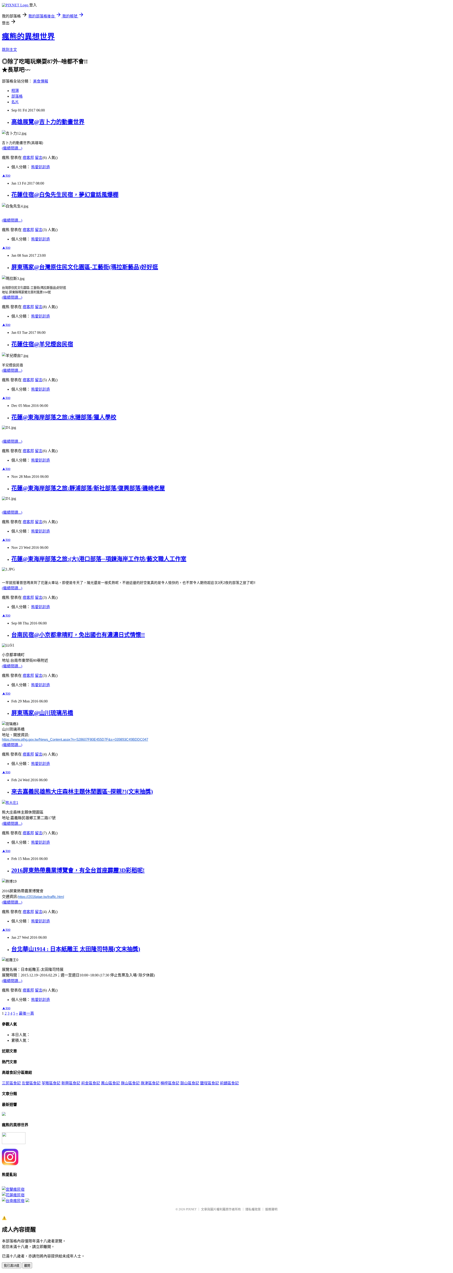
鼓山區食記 (189, 1083)
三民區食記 (11, 1083)
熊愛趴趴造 (40, 167)
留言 (38, 158)
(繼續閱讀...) (12, 148)
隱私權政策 (253, 1209)
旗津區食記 (150, 1083)
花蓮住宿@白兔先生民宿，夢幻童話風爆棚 (64, 195)
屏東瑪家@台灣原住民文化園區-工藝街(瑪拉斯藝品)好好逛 (84, 267)
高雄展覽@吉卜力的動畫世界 (47, 122)
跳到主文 (9, 50)
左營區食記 (31, 1083)
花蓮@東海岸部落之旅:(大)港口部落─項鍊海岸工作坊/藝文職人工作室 (98, 559)
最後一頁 (26, 1013)
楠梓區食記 (169, 1083)
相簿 (15, 91)
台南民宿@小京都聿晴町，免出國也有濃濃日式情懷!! (78, 635)
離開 (27, 1265)
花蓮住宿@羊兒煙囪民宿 (42, 344)
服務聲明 (271, 1209)
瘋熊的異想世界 (28, 36)
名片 (15, 102)
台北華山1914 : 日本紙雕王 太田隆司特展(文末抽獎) (75, 949)
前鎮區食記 (229, 1083)
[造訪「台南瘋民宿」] (13, 1201)
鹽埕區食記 (209, 1083)
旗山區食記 (130, 1083)
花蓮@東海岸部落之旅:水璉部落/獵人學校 (63, 417)
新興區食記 (70, 1083)
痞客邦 (28, 158)
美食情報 (40, 81)
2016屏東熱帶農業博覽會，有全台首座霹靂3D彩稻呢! (78, 870)
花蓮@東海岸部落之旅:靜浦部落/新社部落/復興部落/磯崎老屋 (88, 488)
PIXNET (191, 1209)
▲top (6, 175)
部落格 (17, 96)
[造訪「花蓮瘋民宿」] (13, 1195)
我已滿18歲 (11, 1265)
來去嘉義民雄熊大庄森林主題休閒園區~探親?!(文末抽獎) (82, 792)
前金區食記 (90, 1083)
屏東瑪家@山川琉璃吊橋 (42, 713)
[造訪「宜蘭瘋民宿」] (13, 1189)
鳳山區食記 (110, 1083)
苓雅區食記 (51, 1083)
